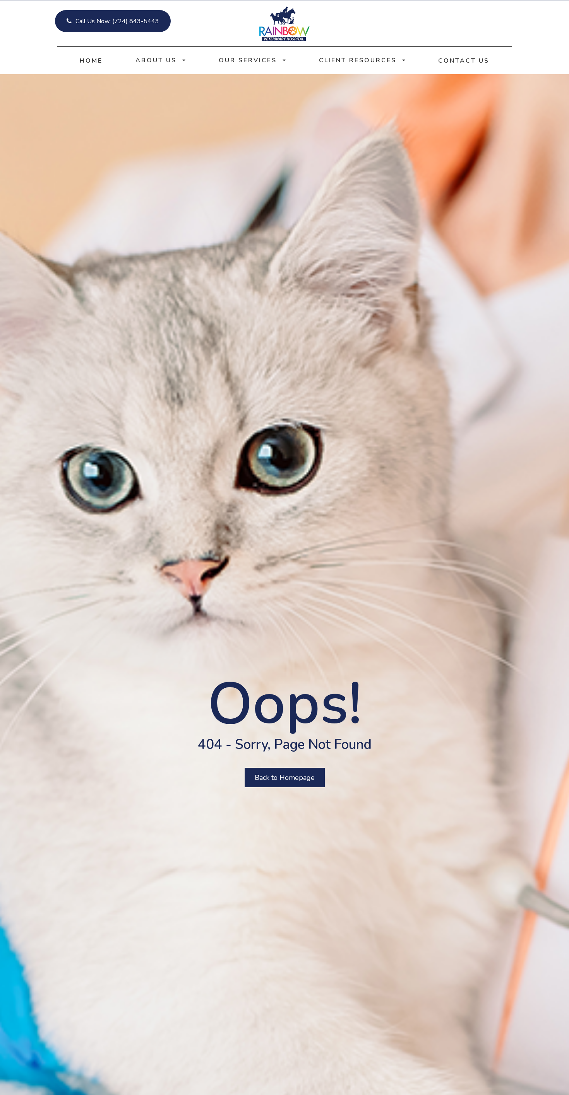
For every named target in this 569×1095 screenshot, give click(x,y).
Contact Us (463, 60)
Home (91, 60)
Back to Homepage (285, 777)
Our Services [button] (248, 60)
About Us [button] (156, 60)
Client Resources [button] (357, 60)
